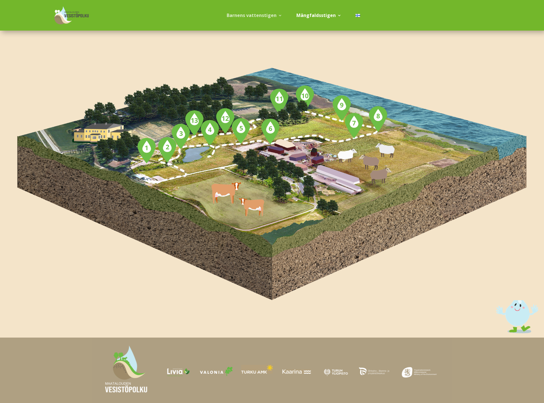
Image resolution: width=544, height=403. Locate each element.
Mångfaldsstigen (316, 15)
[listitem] (146, 150)
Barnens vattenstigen (252, 15)
